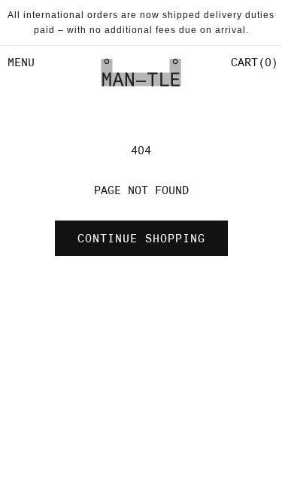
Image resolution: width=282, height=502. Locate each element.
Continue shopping (141, 238)
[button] (252, 62)
